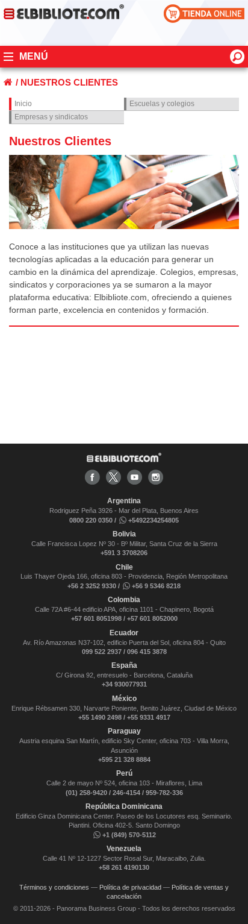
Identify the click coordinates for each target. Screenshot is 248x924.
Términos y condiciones (54, 887)
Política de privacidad (130, 887)
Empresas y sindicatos (51, 117)
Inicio (23, 103)
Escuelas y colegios (161, 103)
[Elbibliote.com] (124, 460)
